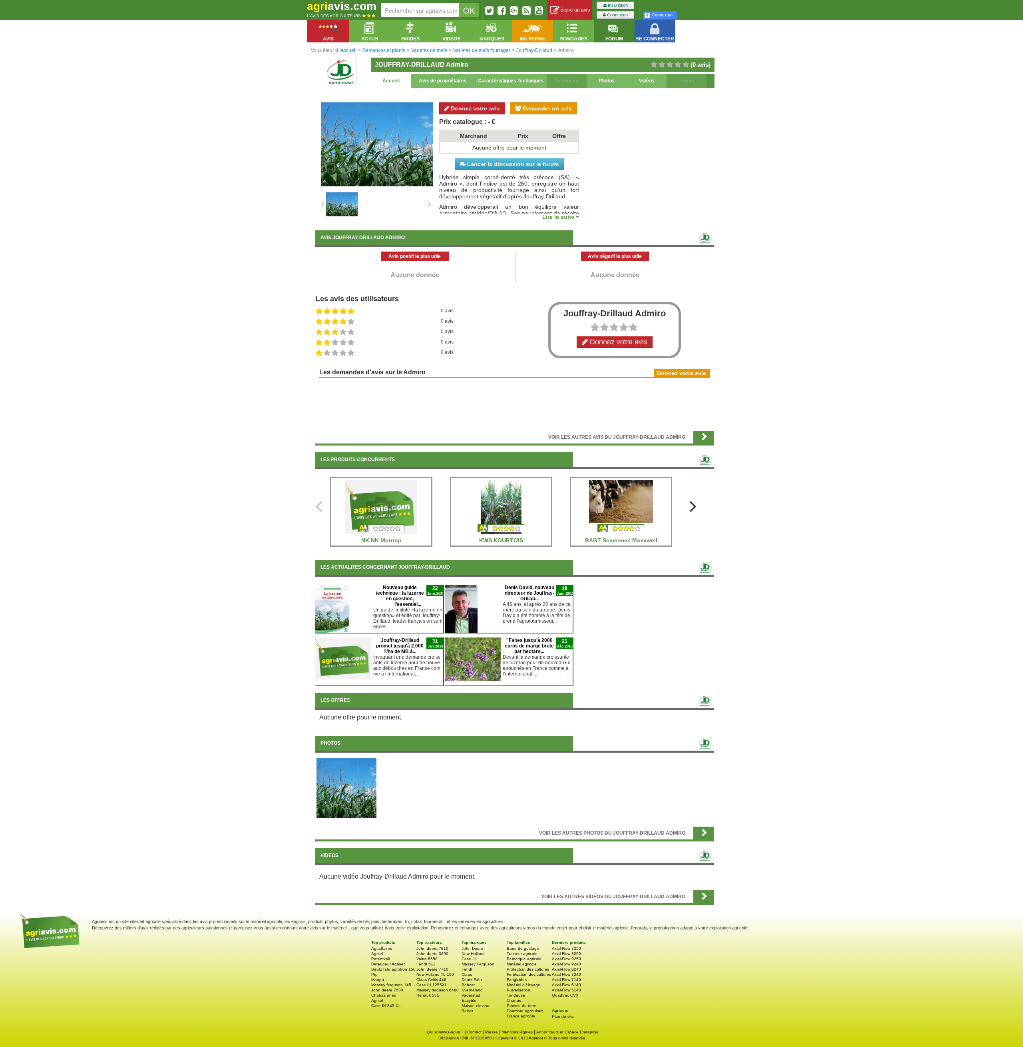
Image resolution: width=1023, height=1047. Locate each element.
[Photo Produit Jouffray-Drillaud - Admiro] (346, 787)
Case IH (469, 959)
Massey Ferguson (478, 964)
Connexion (617, 14)
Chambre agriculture (525, 1011)
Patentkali (380, 959)
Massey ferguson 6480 (437, 990)
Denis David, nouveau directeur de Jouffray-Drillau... (529, 593)
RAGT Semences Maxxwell (621, 540)
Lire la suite (559, 217)
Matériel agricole (522, 964)
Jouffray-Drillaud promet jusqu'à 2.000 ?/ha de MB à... (400, 645)
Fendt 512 (426, 964)
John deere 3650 (432, 953)
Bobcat (468, 985)
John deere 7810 (432, 948)
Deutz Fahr (472, 979)
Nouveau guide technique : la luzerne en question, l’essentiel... (400, 596)
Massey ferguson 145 (391, 985)
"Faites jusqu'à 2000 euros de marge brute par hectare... (529, 645)
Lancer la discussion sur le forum (512, 164)
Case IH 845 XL (386, 1005)
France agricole (521, 1016)
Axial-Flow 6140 (566, 985)
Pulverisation (518, 990)
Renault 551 (427, 995)
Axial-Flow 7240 (566, 974)
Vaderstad (471, 995)
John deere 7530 (387, 990)
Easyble (469, 1000)
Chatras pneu (383, 995)
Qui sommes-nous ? (445, 1032)
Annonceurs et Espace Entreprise (567, 1032)
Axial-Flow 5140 (566, 990)
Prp (374, 974)
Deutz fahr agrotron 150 (393, 969)
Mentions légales (517, 1032)
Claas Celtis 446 (431, 979)
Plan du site (563, 1016)
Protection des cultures (528, 969)
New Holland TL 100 (435, 974)
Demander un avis (546, 108)
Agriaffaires (381, 948)
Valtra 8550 (427, 959)
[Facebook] (502, 10)
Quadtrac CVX (565, 995)
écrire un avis (574, 10)
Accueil (391, 81)
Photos (607, 81)
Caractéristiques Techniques (510, 81)
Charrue (514, 1000)
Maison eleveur (476, 1005)
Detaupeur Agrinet (388, 964)
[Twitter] (489, 10)
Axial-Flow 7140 (566, 979)
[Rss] (526, 10)
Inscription (617, 5)
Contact (474, 1032)
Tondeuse (516, 995)
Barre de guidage (523, 948)
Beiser (467, 1011)
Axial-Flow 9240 (566, 964)
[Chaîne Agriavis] (539, 10)
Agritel (377, 953)
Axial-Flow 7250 (566, 948)
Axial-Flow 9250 (566, 959)
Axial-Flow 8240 (566, 969)
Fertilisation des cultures (529, 974)
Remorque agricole (524, 959)
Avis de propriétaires (443, 81)
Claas (467, 974)
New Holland (473, 953)
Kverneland (472, 990)
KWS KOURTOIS (501, 540)
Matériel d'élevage (523, 985)
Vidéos (647, 81)
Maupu (377, 979)
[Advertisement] (515, 404)
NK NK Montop (381, 540)
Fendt (467, 969)
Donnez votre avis (474, 108)
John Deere (472, 948)
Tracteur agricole (522, 953)
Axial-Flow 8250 (566, 953)
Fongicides (517, 979)
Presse (491, 1032)
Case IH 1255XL (431, 985)
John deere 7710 (432, 969)
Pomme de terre (521, 1005)
